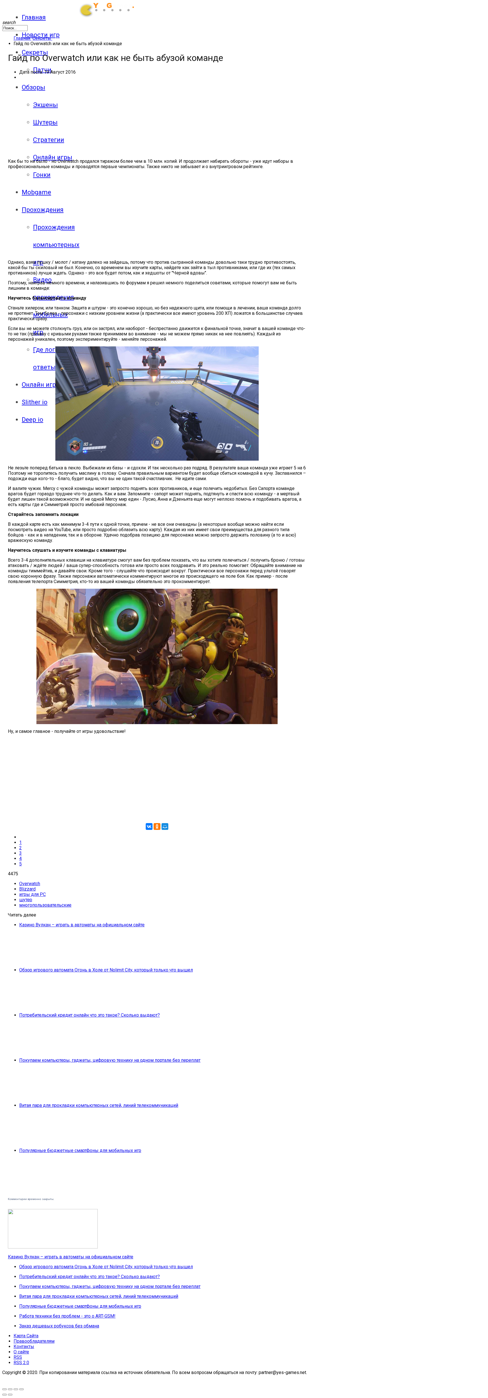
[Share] (16, 1389)
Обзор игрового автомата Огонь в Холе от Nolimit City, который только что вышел (106, 970)
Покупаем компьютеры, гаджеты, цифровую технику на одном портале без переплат (110, 1060)
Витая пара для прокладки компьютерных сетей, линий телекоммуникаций (98, 1105)
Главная (34, 17)
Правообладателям (34, 1341)
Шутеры (45, 122)
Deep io (32, 419)
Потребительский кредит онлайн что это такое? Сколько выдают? (89, 1015)
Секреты (35, 52)
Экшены (45, 104)
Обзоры (33, 87)
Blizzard (27, 889)
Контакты (24, 1346)
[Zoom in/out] (10, 1389)
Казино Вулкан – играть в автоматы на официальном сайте (82, 924)
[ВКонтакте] (149, 826)
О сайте (21, 1352)
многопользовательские (45, 905)
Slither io (34, 402)
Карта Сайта (26, 1335)
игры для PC (32, 894)
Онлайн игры (52, 157)
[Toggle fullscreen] (4, 1389)
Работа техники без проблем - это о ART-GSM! (67, 1316)
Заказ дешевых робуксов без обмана (59, 1326)
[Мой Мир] (165, 826)
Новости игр (41, 34)
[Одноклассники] (157, 826)
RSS (18, 1357)
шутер (25, 899)
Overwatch (29, 883)
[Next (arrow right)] (10, 1394)
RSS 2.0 (21, 1362)
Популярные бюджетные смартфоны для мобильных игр (80, 1150)
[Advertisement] (77, 213)
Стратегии (48, 139)
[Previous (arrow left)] (4, 1394)
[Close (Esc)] (21, 1389)
